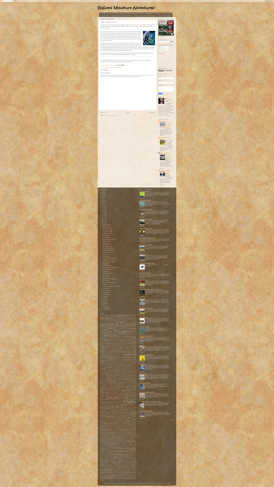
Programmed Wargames (125, 419)
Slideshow (102, 441)
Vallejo (125, 462)
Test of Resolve (132, 451)
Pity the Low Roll (106, 252)
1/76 (101, 316)
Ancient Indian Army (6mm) (134, 13)
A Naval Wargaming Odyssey (151, 384)
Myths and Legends (110, 67)
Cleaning (120, 350)
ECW (103, 363)
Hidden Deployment (124, 378)
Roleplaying (133, 429)
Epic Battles (128, 363)
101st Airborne (113, 316)
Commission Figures (122, 352)
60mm (112, 322)
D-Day (132, 357)
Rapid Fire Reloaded (127, 423)
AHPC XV (126, 327)
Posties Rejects (167, 15)
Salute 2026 (126, 433)
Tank (115, 450)
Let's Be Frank (148, 211)
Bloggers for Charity (114, 340)
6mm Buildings (126, 322)
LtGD (103, 390)
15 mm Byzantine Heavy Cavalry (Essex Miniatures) (156, 318)
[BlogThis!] (119, 65)
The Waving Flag (144, 317)
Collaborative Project (124, 351)
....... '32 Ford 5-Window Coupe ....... (152, 264)
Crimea (123, 356)
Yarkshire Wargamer (123, 477)
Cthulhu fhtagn (106, 288)
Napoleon (124, 402)
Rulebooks (104, 432)
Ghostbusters (132, 372)
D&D (101, 359)
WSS (134, 475)
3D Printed (115, 320)
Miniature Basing (132, 398)
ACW (110, 324)
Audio (121, 331)
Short (101, 440)
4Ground (101, 322)
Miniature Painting (103, 399)
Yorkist (129, 477)
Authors (125, 331)
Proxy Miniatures (106, 421)
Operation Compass (124, 409)
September (105, 294)
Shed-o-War (108, 439)
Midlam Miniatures (120, 396)
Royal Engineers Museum (113, 430)
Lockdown (113, 389)
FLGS (108, 367)
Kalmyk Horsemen (116, 385)
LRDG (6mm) (168, 13)
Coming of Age (106, 243)
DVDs (131, 361)
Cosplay (109, 356)
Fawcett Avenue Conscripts (146, 308)
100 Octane (106, 316)
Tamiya (111, 450)
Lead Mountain (132, 386)
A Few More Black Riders (150, 309)
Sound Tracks (129, 443)
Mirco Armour (111, 399)
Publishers (115, 421)
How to (133, 381)
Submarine (133, 447)
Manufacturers (103, 392)
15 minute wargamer (131, 316)
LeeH (123, 387)
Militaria (127, 396)
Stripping (127, 447)
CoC (131, 350)
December (105, 224)
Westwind (114, 472)
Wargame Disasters (116, 466)
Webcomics (102, 472)
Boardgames (103, 342)
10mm (119, 316)
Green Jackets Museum (130, 374)
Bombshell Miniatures (124, 342)
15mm (102, 318)
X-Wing (116, 477)
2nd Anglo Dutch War (114, 319)
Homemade (119, 381)
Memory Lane (120, 394)
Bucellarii (142, 345)
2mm (109, 319)
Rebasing (128, 425)
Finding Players (106, 263)
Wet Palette (120, 472)
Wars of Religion (133, 469)
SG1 (126, 437)
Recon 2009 (105, 277)
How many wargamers (126, 381)
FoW (101, 368)
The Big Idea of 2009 (107, 231)
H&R (109, 376)
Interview (128, 382)
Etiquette (102, 364)
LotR (131, 389)
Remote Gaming (118, 426)
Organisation (102, 411)
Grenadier (102, 375)
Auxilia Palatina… (149, 337)
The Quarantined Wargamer (116, 454)
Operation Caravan (114, 409)
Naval (123, 404)
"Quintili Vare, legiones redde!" (151, 281)
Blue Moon (132, 340)
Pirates (117, 415)
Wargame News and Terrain (146, 228)
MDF (108, 393)
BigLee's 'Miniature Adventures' (126, 7)
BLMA (106, 340)
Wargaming (103, 469)
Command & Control (104, 352)
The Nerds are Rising (107, 265)
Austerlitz (105, 284)
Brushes (131, 344)
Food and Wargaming (125, 367)
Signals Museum (121, 440)
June (104, 300)
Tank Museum (120, 450)
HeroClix (110, 378)
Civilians (108, 350)
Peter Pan (126, 413)
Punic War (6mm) (121, 13)
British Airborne (129, 343)
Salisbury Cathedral (121, 432)
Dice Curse (116, 360)
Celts (117, 347)
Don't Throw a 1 (164, 121)
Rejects (111, 426)
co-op (128, 350)
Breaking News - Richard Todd (109, 278)
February (105, 307)
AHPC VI (111, 325)
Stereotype (108, 447)
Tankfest (126, 450)
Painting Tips (108, 412)
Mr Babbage (114, 401)
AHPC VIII (125, 325)
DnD (105, 67)
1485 (124, 316)
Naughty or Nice (106, 241)
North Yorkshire (127, 407)
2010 (103, 221)
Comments (162, 49)
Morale (130, 399)
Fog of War (118, 367)
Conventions (127, 354)
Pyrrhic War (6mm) (110, 13)
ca (114, 346)
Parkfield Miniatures (124, 412)
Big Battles (133, 337)
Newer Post (103, 112)
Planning (121, 415)
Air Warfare (109, 328)
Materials (102, 393)
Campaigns (127, 346)
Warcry (129, 465)
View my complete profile (164, 115)
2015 (103, 211)
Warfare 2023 (102, 466)
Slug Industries (110, 441)
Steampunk (102, 447)
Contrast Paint (113, 354)
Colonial (132, 351)
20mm (119, 318)
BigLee (168, 98)
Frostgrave (119, 370)
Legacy (127, 387)
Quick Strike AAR (122, 422)
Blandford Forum (121, 339)
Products (117, 419)
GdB (113, 372)
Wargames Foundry (120, 468)
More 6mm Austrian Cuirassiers (167, 173)
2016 (103, 209)
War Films (107, 465)
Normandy (103, 407)
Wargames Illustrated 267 (108, 250)
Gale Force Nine (132, 370)
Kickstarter (128, 385)
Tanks (131, 450)
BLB (126, 339)
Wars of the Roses (105, 471)
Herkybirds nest (143, 280)
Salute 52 (102, 435)
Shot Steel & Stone (107, 440)
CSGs (135, 356)
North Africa (112, 407)
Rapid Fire (119, 423)
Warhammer (119, 469)
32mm (110, 320)
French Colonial (122, 368)
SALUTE (128, 432)
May (104, 301)
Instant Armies (122, 382)
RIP (127, 429)
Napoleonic (131, 402)
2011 (103, 219)
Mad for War (116, 390)
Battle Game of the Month (146, 244)
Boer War (110, 342)
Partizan (132, 412)
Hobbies (105, 381)
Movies (109, 401)
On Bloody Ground (132, 408)
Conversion (102, 356)
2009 (103, 222)
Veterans (102, 464)
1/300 (122, 315)
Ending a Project (121, 363)
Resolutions (123, 427)
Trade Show (109, 460)
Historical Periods (109, 379)
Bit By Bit (147, 246)
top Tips (130, 458)
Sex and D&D (106, 280)
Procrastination (102, 419)
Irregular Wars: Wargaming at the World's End (151, 289)
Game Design (116, 371)
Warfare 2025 (109, 466)
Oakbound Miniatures (118, 408)
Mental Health (129, 394)
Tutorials (160, 15)
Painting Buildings (149, 299)
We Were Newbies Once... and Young (111, 286)
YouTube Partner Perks (116, 478)
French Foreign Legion (131, 368)
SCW (107, 437)
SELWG (115, 437)
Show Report (114, 440)
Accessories (103, 324)
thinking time (102, 455)
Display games (128, 360)
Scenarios (107, 436)
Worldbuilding (119, 67)
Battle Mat (123, 334)
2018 (103, 206)
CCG (114, 347)
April (104, 303)
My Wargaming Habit (165, 170)
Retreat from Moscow (107, 429)
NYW (112, 408)
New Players (130, 404)
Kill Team (133, 385)
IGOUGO (102, 382)
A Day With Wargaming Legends (167, 156)
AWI (130, 331)
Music (135, 401)
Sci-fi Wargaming (119, 436)
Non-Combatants (131, 405)
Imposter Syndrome (115, 382)
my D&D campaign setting (136, 24)
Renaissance (132, 426)
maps (111, 392)
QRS (135, 421)
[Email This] (118, 65)
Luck (107, 390)
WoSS (119, 475)
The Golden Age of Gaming (109, 260)
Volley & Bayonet (127, 464)
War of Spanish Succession (121, 465)
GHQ (101, 374)
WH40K (124, 472)
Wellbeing (109, 472)
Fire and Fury (121, 366)
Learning (118, 387)
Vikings (121, 464)
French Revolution (105, 370)
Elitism (115, 363)
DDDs (110, 359)
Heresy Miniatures (105, 378)
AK (124, 328)
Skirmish (127, 440)
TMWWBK (115, 457)
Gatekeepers (108, 372)
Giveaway (107, 374)
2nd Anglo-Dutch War (123, 319)
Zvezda (101, 479)
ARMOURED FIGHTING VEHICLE (147, 263)
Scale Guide (152, 15)
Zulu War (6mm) (158, 13)
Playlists (133, 415)
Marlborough (116, 392)
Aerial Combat (116, 324)
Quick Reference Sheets (112, 422)
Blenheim (129, 339)
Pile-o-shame (111, 415)
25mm (123, 318)
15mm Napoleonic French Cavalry (152, 220)
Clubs (124, 350)
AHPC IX (104, 325)
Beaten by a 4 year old (108, 269)
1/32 (127, 315)
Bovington (116, 343)
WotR (123, 475)
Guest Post (128, 375)
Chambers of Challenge (116, 348)
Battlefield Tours (120, 336)
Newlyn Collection (115, 405)
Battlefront (127, 336)
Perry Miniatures (119, 413)
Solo (105, 443)
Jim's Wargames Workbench (146, 354)
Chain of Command (124, 347)
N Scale (119, 402)
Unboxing (128, 461)
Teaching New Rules (108, 451)
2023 (103, 196)
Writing (130, 475)
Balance (101, 334)
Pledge (107, 416)
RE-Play (114, 425)
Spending (124, 444)
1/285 (117, 315)
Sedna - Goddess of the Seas (109, 282)
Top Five (125, 458)
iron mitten (142, 364)
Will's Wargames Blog (145, 273)
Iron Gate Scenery (103, 383)
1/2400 (113, 315)
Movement (134, 399)
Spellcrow (119, 444)
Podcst (128, 416)
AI (104, 328)
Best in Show (117, 337)
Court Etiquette (106, 256)
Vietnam (115, 464)
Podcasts (123, 416)
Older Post (152, 112)
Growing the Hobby (114, 375)
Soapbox (128, 441)
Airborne (116, 328)
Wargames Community (109, 468)
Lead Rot (104, 387)
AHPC (127, 324)
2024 (103, 194)
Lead (125, 386)
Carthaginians (133, 346)
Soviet (109, 444)
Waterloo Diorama (123, 471)
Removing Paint (125, 426)
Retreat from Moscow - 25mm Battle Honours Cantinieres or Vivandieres (168, 125)
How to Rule (105, 254)
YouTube (106, 478)
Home (102, 13)
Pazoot (108, 413)
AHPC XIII (114, 327)
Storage (112, 447)
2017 (103, 207)
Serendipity (122, 437)
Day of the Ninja (106, 275)
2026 (103, 191)
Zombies (128, 478)
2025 (103, 192)
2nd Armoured (131, 319)
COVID (118, 356)
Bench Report (110, 337)
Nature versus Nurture (116, 404)
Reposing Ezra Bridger (150, 327)
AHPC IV (134, 324)
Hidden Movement (133, 378)
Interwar (133, 382)
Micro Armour (110, 396)
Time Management (125, 455)
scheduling (112, 436)
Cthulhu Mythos (105, 357)
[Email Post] (115, 65)
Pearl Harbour (106, 271)
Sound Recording (122, 443)
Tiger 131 (116, 455)
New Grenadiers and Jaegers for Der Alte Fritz (149, 239)
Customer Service (115, 357)
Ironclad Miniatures (112, 383)
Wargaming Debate (112, 469)
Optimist (133, 409)
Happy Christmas (126, 376)
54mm (106, 322)
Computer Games (132, 352)
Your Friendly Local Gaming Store (110, 267)
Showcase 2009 (106, 226)
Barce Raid (106, 334)
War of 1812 (113, 465)
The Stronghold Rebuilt (145, 200)
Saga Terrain (148, 402)
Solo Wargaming (113, 443)
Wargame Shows (126, 466)
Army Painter (102, 331)
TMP (110, 457)
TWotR (118, 461)
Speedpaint (114, 444)
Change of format (126, 348)
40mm (133, 320)
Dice (111, 360)
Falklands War (122, 364)
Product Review (110, 419)
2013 (103, 215)
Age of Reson (122, 324)
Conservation (105, 354)
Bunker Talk (142, 298)
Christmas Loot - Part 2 (108, 233)
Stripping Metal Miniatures (108, 248)
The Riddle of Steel (107, 273)
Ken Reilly (123, 385)
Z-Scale (123, 478)
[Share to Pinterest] (123, 65)
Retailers (134, 427)
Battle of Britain (129, 334)
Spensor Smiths (130, 444)
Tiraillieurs (102, 457)
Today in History (124, 457)
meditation (126, 393)
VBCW (133, 462)
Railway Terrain (130, 422)
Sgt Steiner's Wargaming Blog (147, 392)
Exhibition (107, 364)
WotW (127, 475)
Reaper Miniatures (121, 425)
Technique (116, 451)
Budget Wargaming (105, 346)
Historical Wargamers (117, 379)
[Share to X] (121, 65)
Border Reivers (103, 343)
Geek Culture (118, 372)
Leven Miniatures (133, 387)
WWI (101, 477)
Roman (104, 430)
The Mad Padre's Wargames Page (148, 238)
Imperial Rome (107, 382)
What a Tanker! (132, 472)
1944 (115, 318)
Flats (105, 367)
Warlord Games (126, 469)
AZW (134, 331)
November (105, 290)
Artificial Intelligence (109, 331)
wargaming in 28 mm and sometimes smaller (150, 401)
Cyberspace (125, 357)
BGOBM (123, 337)
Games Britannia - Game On (109, 261)
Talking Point (103, 450)
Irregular (118, 383)
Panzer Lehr (115, 412)
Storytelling (118, 447)
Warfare (133, 465)
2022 (103, 198)
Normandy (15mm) (104, 15)
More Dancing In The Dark (150, 201)
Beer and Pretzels (103, 337)
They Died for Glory (131, 454)
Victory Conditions (108, 464)
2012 (103, 217)
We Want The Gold (131, 471)
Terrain (123, 451)
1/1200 (105, 315)
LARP (121, 386)
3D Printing (121, 320)
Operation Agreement (105, 409)
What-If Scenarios (105, 473)
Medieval (121, 393)
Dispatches (122, 360)
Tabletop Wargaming (129, 448)
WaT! (111, 471)
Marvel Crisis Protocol (124, 392)
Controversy (119, 354)
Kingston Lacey (103, 386)
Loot (127, 389)
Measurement (114, 393)
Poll (131, 416)
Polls (135, 416)
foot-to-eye (133, 367)
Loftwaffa (118, 389)
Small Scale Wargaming (120, 441)
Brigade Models (122, 343)
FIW (128, 366)
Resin (116, 427)
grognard (107, 375)
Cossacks (114, 356)
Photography (103, 415)
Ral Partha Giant (106, 245)
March (104, 305)
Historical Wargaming (127, 379)
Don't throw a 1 (143, 373)
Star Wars (109, 445)
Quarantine (104, 422)
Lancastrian (115, 386)
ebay (135, 361)
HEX (115, 378)
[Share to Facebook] (122, 65)
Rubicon (134, 430)
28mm (127, 318)
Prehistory (132, 418)
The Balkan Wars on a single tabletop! (153, 192)
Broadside (116, 344)
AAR (133, 322)
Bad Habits (121, 332)
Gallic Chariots (109, 371)
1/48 (130, 315)
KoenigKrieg (110, 386)
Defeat (124, 359)
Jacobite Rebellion (133, 383)
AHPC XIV (120, 327)
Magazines (124, 390)
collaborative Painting (114, 351)
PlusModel (114, 416)
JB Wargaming (104, 385)
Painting (102, 412)
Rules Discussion (111, 432)
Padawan (113, 411)
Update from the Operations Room (112, 462)
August (104, 296)
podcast (118, 416)
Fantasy (128, 364)
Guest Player (122, 375)
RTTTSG (130, 430)
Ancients (115, 330)
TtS (135, 460)
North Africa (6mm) (147, 13)
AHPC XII (108, 327)
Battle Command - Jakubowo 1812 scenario (154, 393)
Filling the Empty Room (108, 230)
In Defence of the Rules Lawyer (110, 258)
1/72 (134, 315)
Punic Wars (121, 421)
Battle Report (108, 336)
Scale (129, 435)
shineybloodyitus (118, 439)
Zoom (133, 478)
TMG (106, 457)
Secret (110, 437)
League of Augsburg (111, 387)
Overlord (108, 411)
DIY (134, 360)
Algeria (127, 328)
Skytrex (133, 440)
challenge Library (107, 348)
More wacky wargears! (150, 290)
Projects (134, 419)
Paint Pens (126, 411)
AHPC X (132, 325)
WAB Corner (142, 254)
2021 (103, 200)
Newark (107, 405)
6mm (117, 322)
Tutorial (104, 461)
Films (115, 366)
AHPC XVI (133, 327)
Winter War (129, 473)
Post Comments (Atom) (111, 115)
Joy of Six (110, 385)
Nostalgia (107, 408)
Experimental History (114, 364)
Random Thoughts (109, 423)
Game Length (123, 371)
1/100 (101, 315)
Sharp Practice (131, 437)
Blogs (121, 340)
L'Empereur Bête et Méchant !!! (147, 336)
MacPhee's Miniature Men (146, 219)
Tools (119, 458)
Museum (119, 401)
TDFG (101, 451)
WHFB (111, 473)
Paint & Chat (120, 411)
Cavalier (103, 347)
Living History (104, 389)
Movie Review (104, 401)
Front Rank (113, 370)
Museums (126, 401)
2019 (103, 204)
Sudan (101, 448)
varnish (129, 462)
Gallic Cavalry (102, 371)
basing (111, 334)
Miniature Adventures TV (115, 398)
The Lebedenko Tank (107, 246)
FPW (116, 368)
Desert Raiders (103, 360)
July (104, 298)
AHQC (101, 328)
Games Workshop (130, 371)
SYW (120, 448)
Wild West (116, 473)
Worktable (106, 475)
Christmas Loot (106, 235)
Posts (161, 47)
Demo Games (130, 359)
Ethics (133, 363)
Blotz (127, 340)
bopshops (158, 483)
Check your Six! (133, 348)
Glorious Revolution (114, 374)
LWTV (111, 390)
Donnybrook (112, 361)
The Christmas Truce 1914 (109, 239)
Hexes (118, 378)
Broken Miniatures (125, 344)
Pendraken (113, 413)
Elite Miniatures (109, 363)
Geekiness (124, 372)
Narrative (102, 404)
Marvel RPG (132, 392)
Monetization (125, 399)
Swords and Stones (114, 448)
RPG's (121, 430)
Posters (104, 418)
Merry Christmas (106, 237)
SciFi (126, 436)
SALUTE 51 (132, 433)
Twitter (114, 461)
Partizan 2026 (102, 413)
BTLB (135, 344)
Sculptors (102, 437)
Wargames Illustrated (130, 468)
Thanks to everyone (144, 274)
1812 (110, 318)
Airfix (121, 328)
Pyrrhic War (129, 421)
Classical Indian (114, 350)
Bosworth (110, 343)
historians (103, 379)
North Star (121, 407)
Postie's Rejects (111, 418)
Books (131, 342)
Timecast (133, 455)
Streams (123, 447)
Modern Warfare (118, 399)
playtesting (102, 416)
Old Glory (126, 408)
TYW (124, 461)
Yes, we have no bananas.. (151, 356)
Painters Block (132, 411)
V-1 (121, 462)
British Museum (110, 344)
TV (109, 461)
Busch (111, 346)
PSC (111, 421)
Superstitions (106, 448)
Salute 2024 (112, 433)
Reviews (121, 429)
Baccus (105, 332)
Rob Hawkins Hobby (144, 326)
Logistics (122, 389)
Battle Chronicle (117, 334)
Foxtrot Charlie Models (110, 368)
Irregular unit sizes (125, 383)
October (105, 292)
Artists (116, 331)
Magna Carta (132, 390)
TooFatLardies (113, 458)
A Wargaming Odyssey (145, 383)
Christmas (103, 350)
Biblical (127, 337)
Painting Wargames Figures (146, 411)
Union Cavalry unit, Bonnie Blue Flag (153, 365)
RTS (126, 430)
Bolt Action (116, 342)
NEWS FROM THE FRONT (146, 209)
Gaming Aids (102, 372)
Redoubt (107, 426)
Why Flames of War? (107, 228)
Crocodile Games (129, 356)
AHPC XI (102, 327)
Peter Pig (132, 413)
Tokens (131, 457)
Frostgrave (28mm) (116, 15)
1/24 (109, 315)
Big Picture (106, 339)
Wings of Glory (122, 473)
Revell (116, 429)
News (122, 405)
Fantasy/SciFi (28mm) (128, 15)
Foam (114, 367)
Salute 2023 (106, 433)
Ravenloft (109, 425)
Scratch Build (132, 436)
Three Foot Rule (110, 455)
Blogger (168, 483)
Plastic (126, 415)
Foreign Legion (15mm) (141, 15)
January (105, 309)
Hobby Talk (111, 381)
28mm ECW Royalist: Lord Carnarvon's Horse (154, 412)
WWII (108, 477)
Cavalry (109, 347)
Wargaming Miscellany (145, 191)
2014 (103, 213)
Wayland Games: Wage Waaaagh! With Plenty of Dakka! (157, 229)
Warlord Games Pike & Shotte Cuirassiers (154, 255)
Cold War (106, 351)
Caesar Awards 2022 (120, 346)
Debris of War (118, 359)
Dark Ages (105, 359)
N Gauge (115, 402)
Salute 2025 (119, 433)
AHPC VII (118, 325)
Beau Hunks (132, 336)
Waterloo (116, 471)
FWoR (126, 370)
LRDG (134, 389)
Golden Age (122, 374)
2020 (103, 202)
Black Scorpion (114, 339)
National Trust (108, 404)
